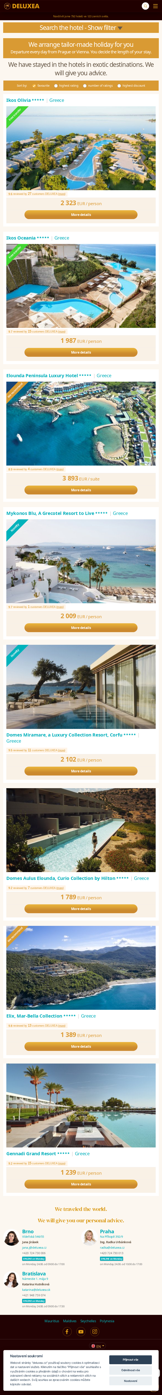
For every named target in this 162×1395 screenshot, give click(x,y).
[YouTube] (80, 1331)
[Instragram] (94, 1331)
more (62, 193)
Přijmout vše (130, 1359)
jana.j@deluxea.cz (34, 1248)
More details (81, 214)
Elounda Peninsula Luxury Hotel (49, 375)
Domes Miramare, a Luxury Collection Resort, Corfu (71, 734)
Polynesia (107, 1321)
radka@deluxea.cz (112, 1248)
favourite (44, 85)
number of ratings (100, 85)
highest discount (134, 85)
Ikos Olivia (25, 100)
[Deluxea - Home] (21, 6)
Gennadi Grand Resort (38, 1153)
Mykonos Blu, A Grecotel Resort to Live (57, 513)
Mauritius (52, 1321)
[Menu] (154, 6)
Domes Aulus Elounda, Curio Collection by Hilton (67, 878)
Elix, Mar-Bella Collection (41, 1016)
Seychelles (88, 1321)
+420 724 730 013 (111, 1253)
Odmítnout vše (130, 1370)
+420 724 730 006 (33, 1253)
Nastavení (130, 1381)
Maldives (70, 1321)
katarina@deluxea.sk (36, 1290)
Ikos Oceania (27, 237)
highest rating (68, 85)
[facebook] (67, 1331)
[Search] (145, 6)
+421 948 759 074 (33, 1295)
